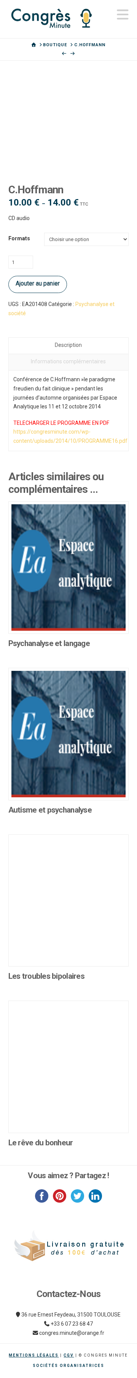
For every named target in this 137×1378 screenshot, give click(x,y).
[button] (123, 15)
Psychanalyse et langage (49, 643)
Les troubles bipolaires (46, 976)
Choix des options (68, 620)
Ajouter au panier (38, 283)
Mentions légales (34, 1355)
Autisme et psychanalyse (50, 809)
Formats (19, 238)
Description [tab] (68, 345)
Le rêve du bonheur (40, 1142)
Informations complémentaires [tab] (68, 361)
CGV (69, 1355)
